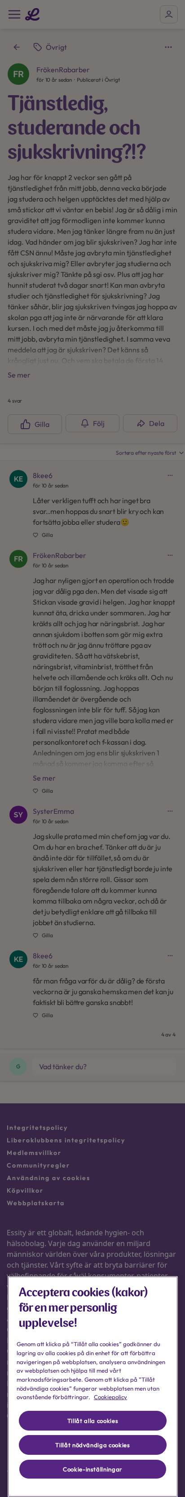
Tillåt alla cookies (92, 1420)
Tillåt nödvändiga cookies (92, 1445)
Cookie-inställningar (93, 1469)
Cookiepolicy (110, 1396)
